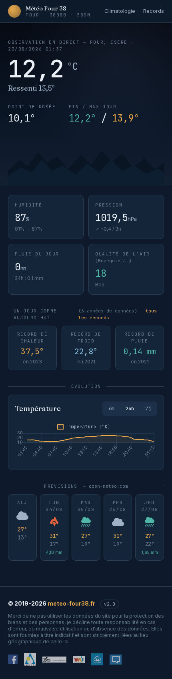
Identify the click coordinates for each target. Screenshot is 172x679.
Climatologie (119, 11)
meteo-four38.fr (71, 603)
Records (153, 11)
